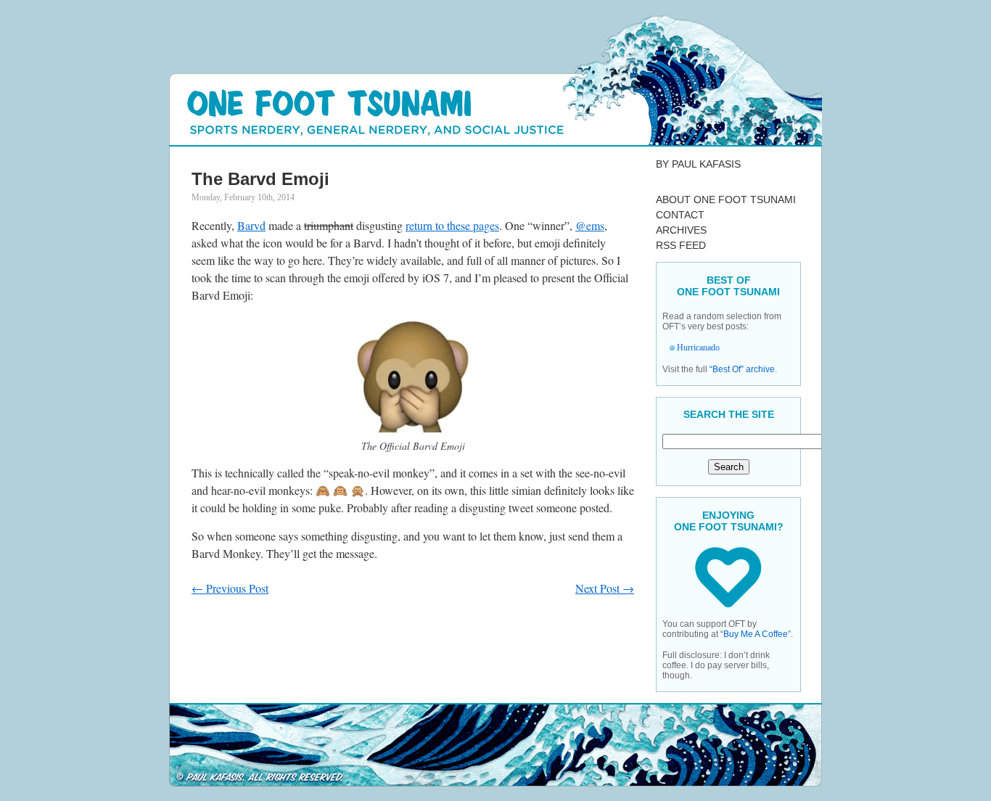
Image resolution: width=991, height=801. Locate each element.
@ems (589, 225)
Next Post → (604, 588)
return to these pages (452, 225)
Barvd (251, 225)
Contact (680, 215)
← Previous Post (230, 588)
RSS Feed (681, 245)
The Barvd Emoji (260, 179)
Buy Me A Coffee (755, 634)
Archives (681, 230)
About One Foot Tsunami (726, 199)
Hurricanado (698, 347)
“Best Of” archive (742, 369)
